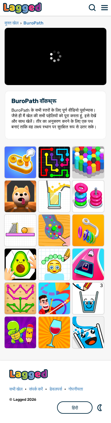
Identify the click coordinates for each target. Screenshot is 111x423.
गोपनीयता (75, 389)
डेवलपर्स (55, 389)
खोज (92, 7)
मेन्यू (105, 7)
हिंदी (75, 407)
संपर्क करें (36, 389)
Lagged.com (29, 374)
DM (100, 407)
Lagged (23, 8)
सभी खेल (16, 389)
